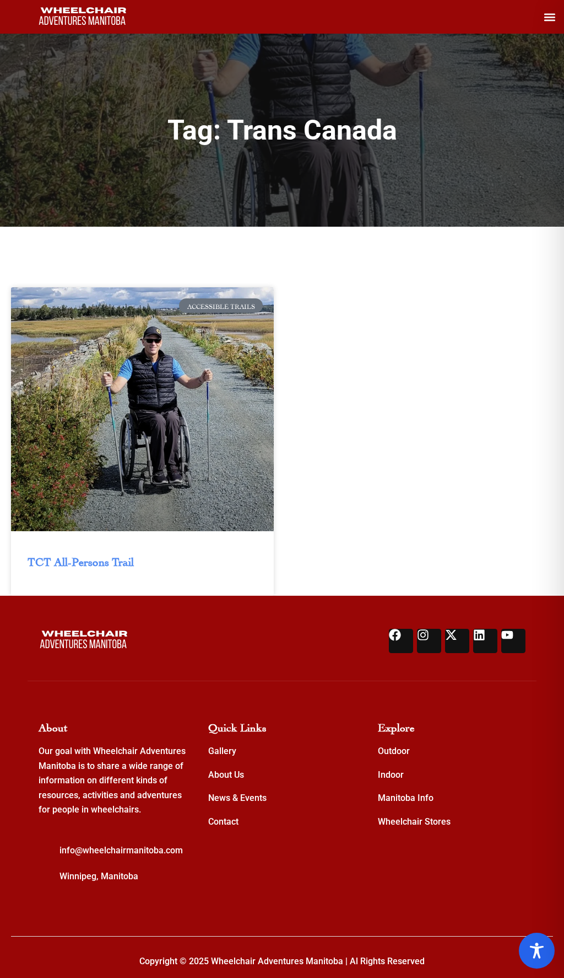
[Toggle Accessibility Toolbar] (537, 951)
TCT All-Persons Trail (81, 560)
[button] (549, 17)
